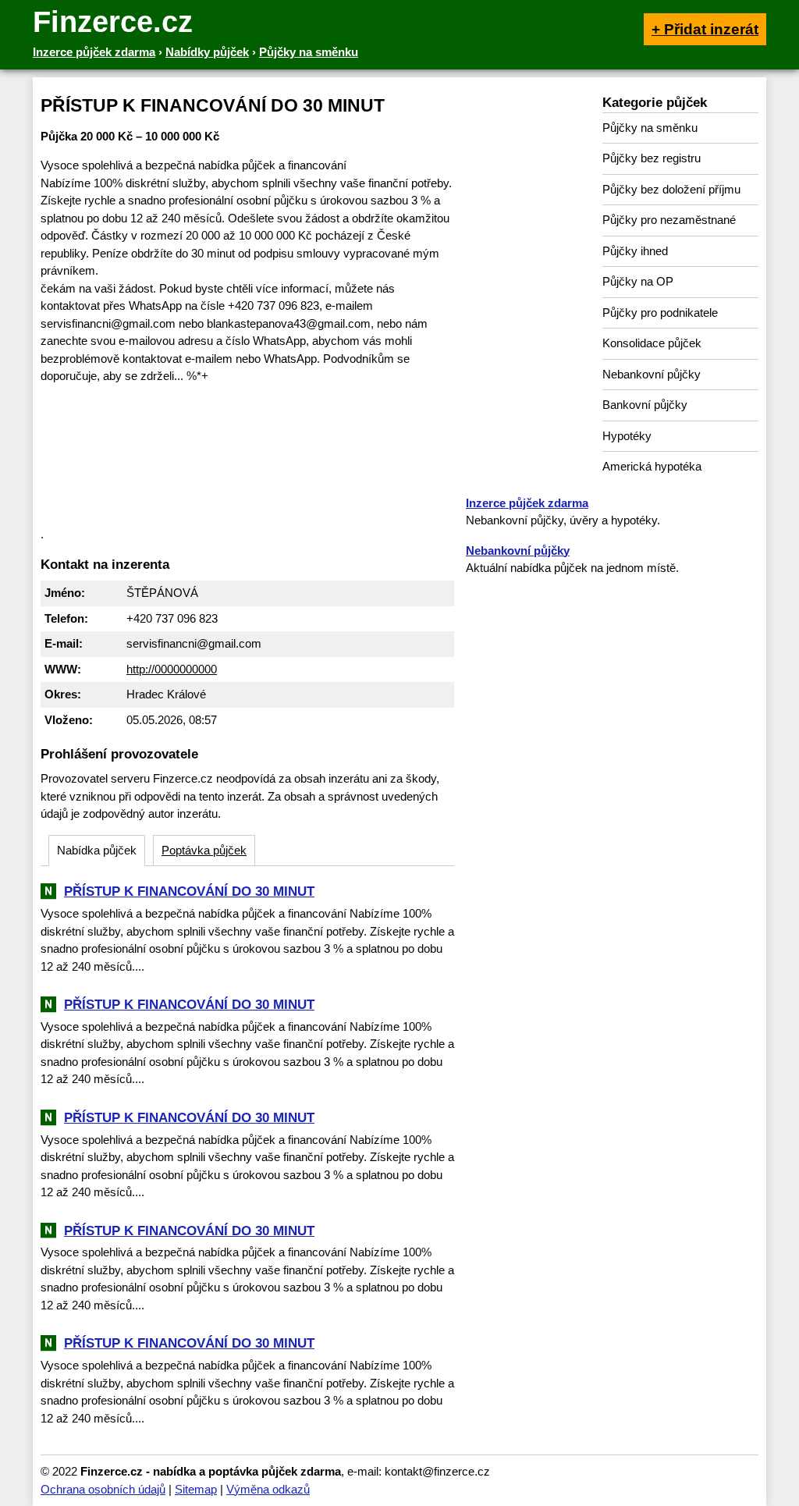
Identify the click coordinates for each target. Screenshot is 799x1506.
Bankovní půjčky (644, 404)
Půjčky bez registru (651, 158)
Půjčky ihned (635, 251)
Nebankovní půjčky (651, 374)
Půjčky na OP (637, 281)
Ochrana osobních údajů (103, 1489)
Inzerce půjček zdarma (527, 503)
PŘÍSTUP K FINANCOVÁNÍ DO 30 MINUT (189, 891)
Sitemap (196, 1489)
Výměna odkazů (268, 1489)
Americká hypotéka (651, 466)
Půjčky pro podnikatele (660, 312)
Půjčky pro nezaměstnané (669, 219)
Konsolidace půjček (651, 343)
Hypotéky (627, 435)
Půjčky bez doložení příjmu (671, 189)
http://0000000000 (171, 669)
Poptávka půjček (204, 850)
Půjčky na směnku (650, 127)
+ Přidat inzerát (705, 29)
